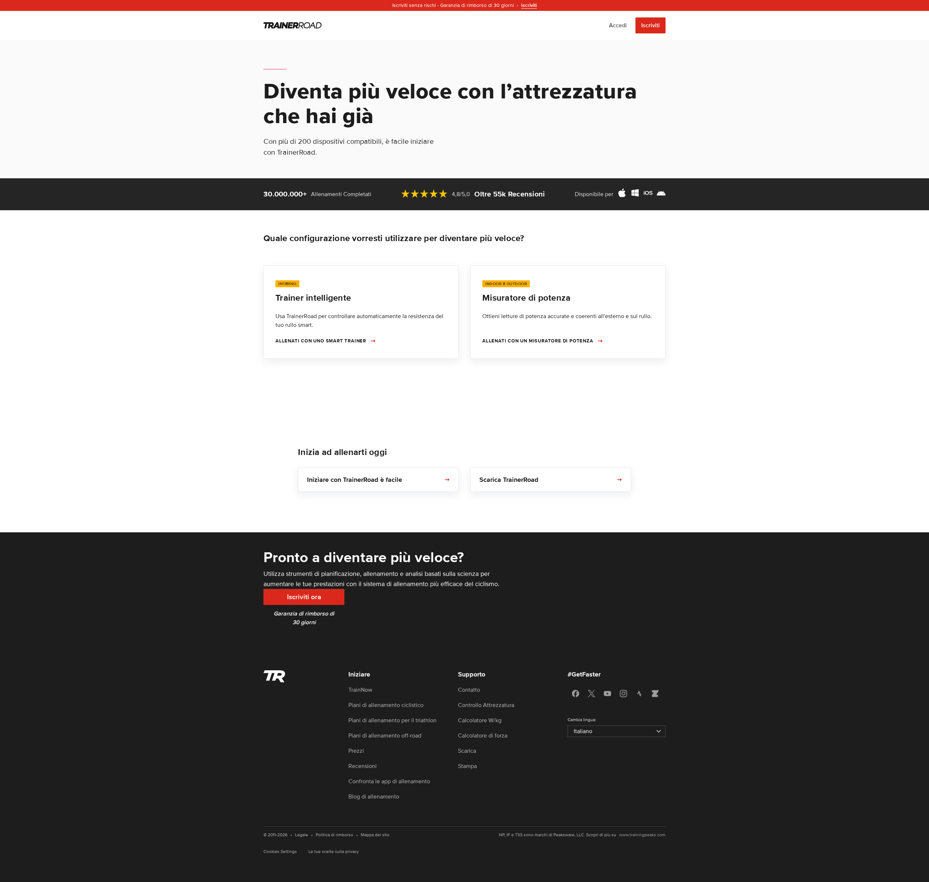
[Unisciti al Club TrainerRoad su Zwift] (655, 694)
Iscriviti (650, 25)
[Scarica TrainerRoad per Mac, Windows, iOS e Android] (642, 194)
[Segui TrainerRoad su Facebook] (576, 694)
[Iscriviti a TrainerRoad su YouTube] (607, 694)
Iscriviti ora (304, 597)
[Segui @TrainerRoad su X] (591, 694)
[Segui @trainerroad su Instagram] (623, 694)
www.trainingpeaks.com (642, 835)
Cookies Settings (280, 851)
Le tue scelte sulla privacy (333, 851)
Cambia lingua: (582, 720)
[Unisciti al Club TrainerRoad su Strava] (639, 694)
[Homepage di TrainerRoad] (292, 25)
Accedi (618, 25)
